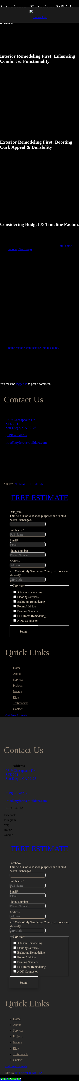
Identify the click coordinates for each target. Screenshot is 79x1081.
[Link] (38, 17)
